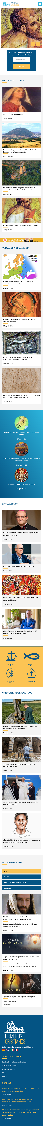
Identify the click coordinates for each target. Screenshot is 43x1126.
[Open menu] (40, 4)
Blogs (4, 1073)
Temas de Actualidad (9, 1065)
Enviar (21, 66)
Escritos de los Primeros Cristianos (14, 1062)
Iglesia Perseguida (8, 1069)
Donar (4, 1076)
